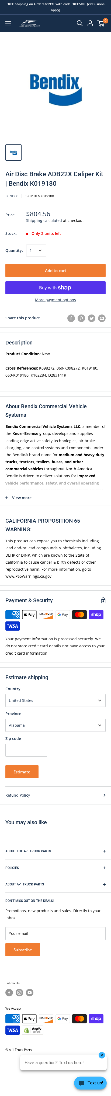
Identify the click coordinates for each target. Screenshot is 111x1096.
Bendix (11, 196)
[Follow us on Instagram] (19, 992)
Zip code (13, 738)
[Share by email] (102, 318)
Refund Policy (17, 795)
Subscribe (22, 949)
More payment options (55, 299)
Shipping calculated (44, 220)
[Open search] (80, 23)
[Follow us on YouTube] (29, 992)
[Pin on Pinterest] (81, 318)
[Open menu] (8, 23)
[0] (101, 23)
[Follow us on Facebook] (9, 992)
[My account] (90, 23)
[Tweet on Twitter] (91, 318)
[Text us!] (90, 1084)
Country (12, 688)
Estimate (21, 771)
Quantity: (14, 250)
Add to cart (55, 270)
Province (13, 713)
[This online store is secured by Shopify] (32, 1030)
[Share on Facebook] (71, 318)
